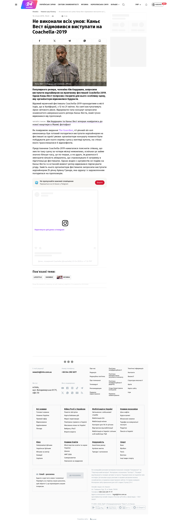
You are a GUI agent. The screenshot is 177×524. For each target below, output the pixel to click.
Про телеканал (95, 380)
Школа (67, 451)
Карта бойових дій (71, 415)
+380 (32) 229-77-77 (105, 492)
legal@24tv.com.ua (119, 494)
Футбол (123, 448)
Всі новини (41, 409)
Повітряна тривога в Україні (75, 422)
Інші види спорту (127, 458)
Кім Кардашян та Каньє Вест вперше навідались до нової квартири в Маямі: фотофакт (67, 123)
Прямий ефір (41, 419)
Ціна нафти (124, 412)
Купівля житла (98, 448)
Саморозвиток (70, 458)
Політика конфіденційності (115, 369)
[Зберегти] (99, 41)
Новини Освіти (71, 442)
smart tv (124, 507)
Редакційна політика (97, 376)
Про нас (93, 368)
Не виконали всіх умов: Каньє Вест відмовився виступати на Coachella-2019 (82, 12)
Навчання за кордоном (73, 461)
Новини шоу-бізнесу (48, 12)
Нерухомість (98, 442)
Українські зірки (47, 4)
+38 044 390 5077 (69, 372)
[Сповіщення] (146, 4)
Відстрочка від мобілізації (102, 428)
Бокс (122, 445)
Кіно (38, 442)
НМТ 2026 (68, 454)
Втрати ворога (70, 432)
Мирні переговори (71, 419)
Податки (123, 428)
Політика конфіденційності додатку (115, 382)
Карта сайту (132, 388)
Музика (84, 4)
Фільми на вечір (42, 452)
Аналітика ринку (98, 445)
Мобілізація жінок (99, 421)
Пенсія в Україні (126, 431)
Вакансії (131, 376)
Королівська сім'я (99, 4)
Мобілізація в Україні (102, 409)
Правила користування (95, 393)
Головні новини (42, 412)
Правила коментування (114, 394)
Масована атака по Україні (74, 425)
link (63, 388)
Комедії (39, 455)
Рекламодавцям (95, 388)
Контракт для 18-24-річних (102, 425)
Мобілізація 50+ (98, 418)
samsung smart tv (139, 507)
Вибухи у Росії (69, 429)
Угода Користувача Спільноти (116, 389)
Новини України (42, 415)
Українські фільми (43, 448)
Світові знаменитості (68, 4)
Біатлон (123, 455)
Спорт (123, 442)
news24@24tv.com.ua (42, 372)
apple (111, 507)
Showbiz (36, 12)
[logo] (29, 4)
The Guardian (66, 130)
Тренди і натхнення (100, 452)
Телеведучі (94, 384)
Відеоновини (41, 422)
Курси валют (125, 415)
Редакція (93, 372)
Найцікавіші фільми (44, 445)
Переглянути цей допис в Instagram (49, 230)
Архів (130, 384)
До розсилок (75, 475)
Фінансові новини (127, 419)
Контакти (131, 372)
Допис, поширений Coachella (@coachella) (55, 261)
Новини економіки (129, 409)
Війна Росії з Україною (74, 409)
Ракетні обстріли (71, 412)
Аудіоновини (41, 425)
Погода (39, 429)
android (98, 507)
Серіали (39, 458)
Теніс (122, 452)
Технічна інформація (135, 368)
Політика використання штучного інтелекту (116, 375)
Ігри (129, 392)
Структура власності (135, 380)
